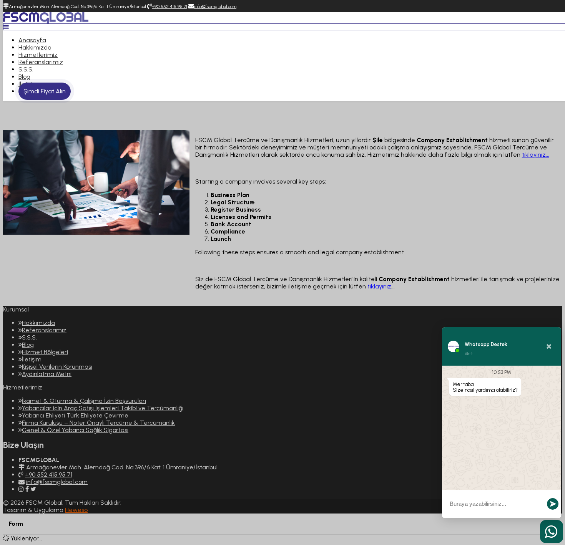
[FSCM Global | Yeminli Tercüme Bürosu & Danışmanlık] (45, 21)
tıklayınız (379, 286)
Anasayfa (32, 40)
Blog (24, 76)
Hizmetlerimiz (38, 54)
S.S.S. (25, 69)
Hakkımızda (35, 47)
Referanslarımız (40, 62)
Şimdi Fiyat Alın (44, 91)
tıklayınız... (535, 154)
